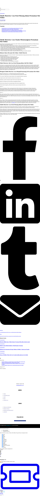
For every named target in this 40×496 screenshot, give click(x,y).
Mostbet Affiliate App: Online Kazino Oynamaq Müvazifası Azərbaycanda (15, 341)
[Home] (20, 450)
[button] (13, 3)
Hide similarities (5, 430)
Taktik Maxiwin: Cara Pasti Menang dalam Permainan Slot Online (12, 31)
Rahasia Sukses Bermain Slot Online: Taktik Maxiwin (10, 29)
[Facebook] (20, 179)
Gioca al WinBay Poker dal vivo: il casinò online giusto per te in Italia (14, 354)
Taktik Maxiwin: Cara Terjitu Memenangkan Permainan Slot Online (12, 28)
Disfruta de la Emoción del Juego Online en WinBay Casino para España (14, 349)
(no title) (3, 364)
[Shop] (20, 452)
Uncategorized (2, 13)
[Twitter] (0, 180)
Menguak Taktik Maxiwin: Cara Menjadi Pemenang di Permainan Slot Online (14, 30)
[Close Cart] (0, 457)
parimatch (13, 102)
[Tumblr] (20, 289)
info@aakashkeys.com (20, 385)
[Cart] (0, 12)
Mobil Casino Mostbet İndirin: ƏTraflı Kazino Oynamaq (11, 345)
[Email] (20, 329)
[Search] (0, 10)
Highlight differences (6, 431)
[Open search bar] (0, 8)
